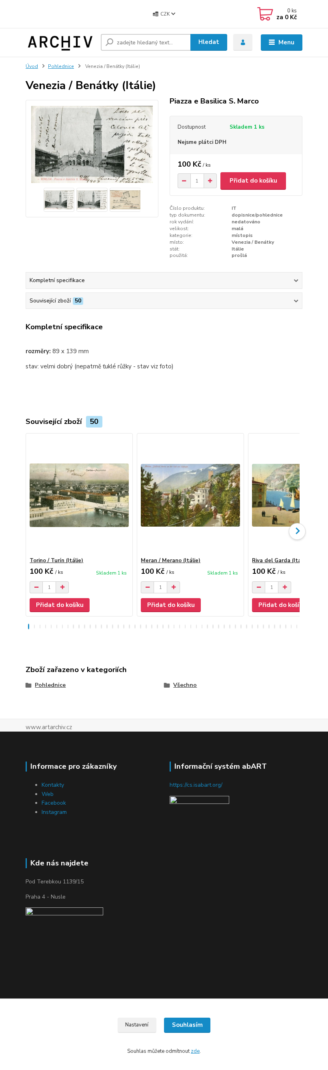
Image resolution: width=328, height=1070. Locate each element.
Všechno (185, 685)
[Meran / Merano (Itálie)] (190, 495)
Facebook (54, 803)
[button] (29, 626)
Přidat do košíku (253, 181)
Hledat (208, 42)
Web (48, 794)
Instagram (54, 812)
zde (195, 1051)
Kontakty (53, 785)
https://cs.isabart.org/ (196, 785)
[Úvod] (60, 42)
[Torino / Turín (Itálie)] (79, 495)
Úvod (32, 66)
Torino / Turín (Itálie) (56, 560)
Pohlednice (61, 66)
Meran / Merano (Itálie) (170, 560)
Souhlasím (187, 1025)
